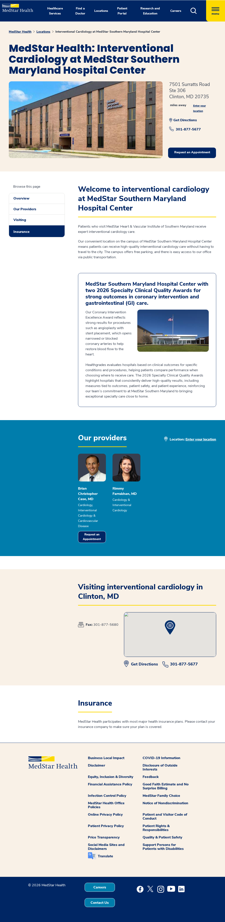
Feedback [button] (151, 776)
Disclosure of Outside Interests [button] (160, 767)
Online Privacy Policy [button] (105, 814)
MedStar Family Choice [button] (161, 795)
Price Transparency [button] (104, 837)
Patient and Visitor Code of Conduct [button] (165, 816)
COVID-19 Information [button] (161, 758)
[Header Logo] (15, 6)
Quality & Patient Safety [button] (162, 837)
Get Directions (185, 120)
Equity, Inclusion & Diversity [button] (110, 776)
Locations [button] (101, 11)
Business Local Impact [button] (106, 758)
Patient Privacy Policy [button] (106, 826)
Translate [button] (105, 856)
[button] (198, 11)
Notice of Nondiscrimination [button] (165, 803)
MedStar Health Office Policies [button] (106, 805)
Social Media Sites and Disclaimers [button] (106, 846)
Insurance (21, 231)
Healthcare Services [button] (55, 11)
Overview (21, 198)
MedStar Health (20, 32)
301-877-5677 (188, 129)
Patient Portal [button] (122, 11)
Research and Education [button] (150, 11)
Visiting (19, 220)
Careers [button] (175, 11)
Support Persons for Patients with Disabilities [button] (163, 846)
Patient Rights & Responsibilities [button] (156, 828)
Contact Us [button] (100, 902)
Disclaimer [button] (96, 765)
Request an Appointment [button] (192, 152)
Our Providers (24, 209)
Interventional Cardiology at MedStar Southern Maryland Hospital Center (107, 32)
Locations (43, 32)
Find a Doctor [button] (80, 11)
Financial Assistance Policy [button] (110, 784)
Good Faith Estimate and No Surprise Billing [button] (166, 786)
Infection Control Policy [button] (107, 795)
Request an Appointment (92, 537)
